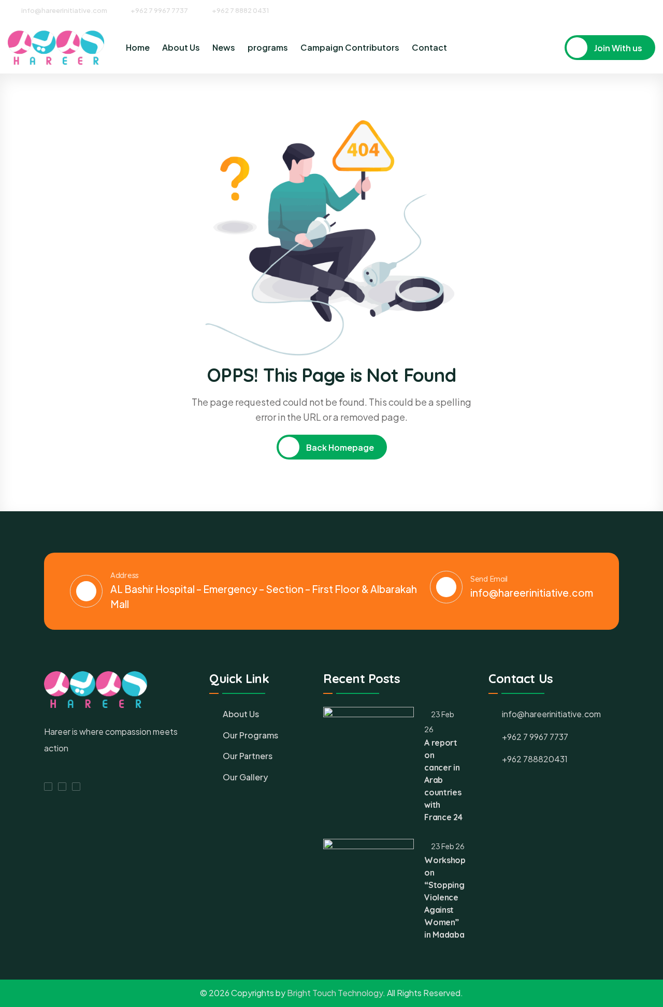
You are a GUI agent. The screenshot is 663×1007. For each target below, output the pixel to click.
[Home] (56, 48)
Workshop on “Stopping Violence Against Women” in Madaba (444, 897)
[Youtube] (651, 9)
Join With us (617, 47)
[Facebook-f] (48, 786)
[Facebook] (613, 9)
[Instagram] (632, 9)
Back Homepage (339, 447)
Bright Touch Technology (335, 992)
